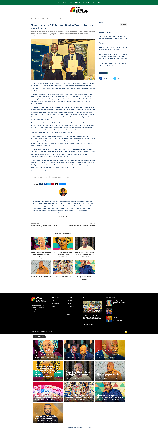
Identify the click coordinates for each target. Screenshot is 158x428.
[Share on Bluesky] (60, 184)
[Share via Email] (64, 184)
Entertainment (86, 2)
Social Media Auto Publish (72, 427)
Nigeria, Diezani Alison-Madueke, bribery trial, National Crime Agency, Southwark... (119, 303)
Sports (93, 2)
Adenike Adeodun (71, 357)
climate (34, 177)
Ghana (46, 177)
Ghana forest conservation (57, 177)
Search (101, 22)
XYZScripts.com (87, 427)
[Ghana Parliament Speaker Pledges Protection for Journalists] (85, 267)
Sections (70, 297)
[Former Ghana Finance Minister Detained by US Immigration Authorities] (85, 243)
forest (40, 177)
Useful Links (56, 297)
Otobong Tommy (40, 357)
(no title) (101, 43)
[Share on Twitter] (49, 184)
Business (77, 2)
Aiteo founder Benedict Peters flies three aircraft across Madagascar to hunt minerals (108, 353)
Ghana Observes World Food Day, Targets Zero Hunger (92, 310)
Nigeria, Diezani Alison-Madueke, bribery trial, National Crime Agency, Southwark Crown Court (47, 353)
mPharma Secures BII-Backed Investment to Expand (46, 417)
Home (59, 2)
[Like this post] (41, 184)
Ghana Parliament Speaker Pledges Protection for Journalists (85, 277)
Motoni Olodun (63, 198)
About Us (54, 300)
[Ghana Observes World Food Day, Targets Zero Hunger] (92, 307)
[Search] (126, 2)
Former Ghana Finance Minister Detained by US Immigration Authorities (78, 374)
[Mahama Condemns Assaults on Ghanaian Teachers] (41, 267)
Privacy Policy (55, 303)
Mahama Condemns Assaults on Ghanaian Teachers (91, 323)
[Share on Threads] (56, 184)
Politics (70, 2)
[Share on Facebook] (45, 184)
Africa (99, 2)
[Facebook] (126, 332)
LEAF (68, 177)
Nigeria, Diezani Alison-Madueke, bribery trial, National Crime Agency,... (41, 254)
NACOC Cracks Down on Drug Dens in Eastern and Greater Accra (79, 396)
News (64, 2)
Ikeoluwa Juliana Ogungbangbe (44, 376)
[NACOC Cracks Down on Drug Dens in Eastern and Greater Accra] (63, 267)
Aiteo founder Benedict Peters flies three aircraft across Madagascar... (120, 319)
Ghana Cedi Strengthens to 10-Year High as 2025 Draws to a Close (48, 396)
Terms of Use (55, 306)
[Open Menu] (31, 2)
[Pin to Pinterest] (52, 184)
